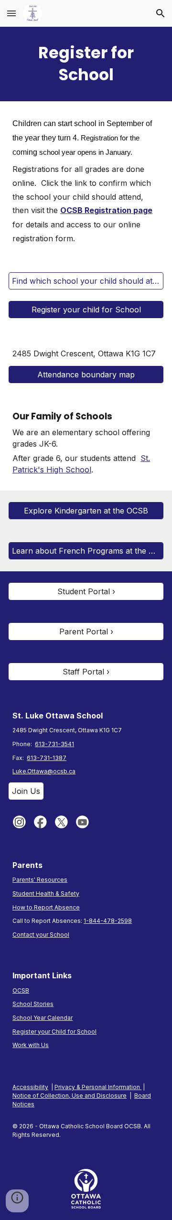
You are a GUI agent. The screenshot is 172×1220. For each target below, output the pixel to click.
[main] (86, 64)
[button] (11, 13)
